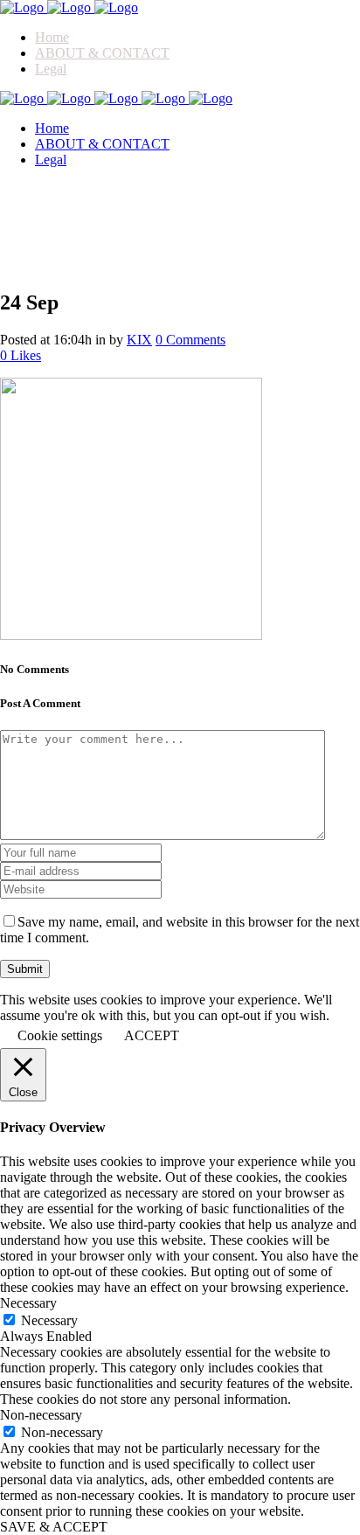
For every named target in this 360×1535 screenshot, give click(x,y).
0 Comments (190, 339)
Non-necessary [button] (41, 1414)
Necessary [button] (28, 1302)
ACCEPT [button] (151, 1035)
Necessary (49, 1320)
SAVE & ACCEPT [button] (53, 1526)
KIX (139, 339)
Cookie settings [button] (59, 1035)
